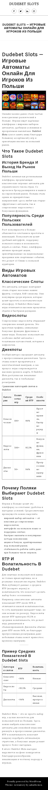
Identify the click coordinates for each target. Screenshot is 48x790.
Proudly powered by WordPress (24, 781)
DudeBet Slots (24, 4)
